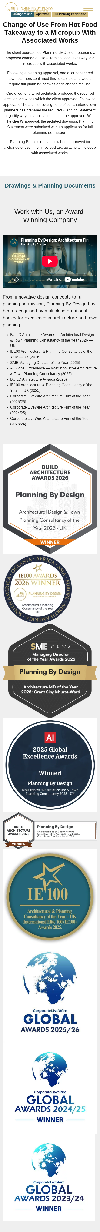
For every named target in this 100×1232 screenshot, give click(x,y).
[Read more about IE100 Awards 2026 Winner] (38, 589)
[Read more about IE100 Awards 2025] (50, 896)
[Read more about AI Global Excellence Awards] (50, 765)
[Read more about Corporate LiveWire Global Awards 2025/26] (50, 992)
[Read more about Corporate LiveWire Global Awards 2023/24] (49, 1177)
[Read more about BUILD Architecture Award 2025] (50, 831)
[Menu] (88, 9)
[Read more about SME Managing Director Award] (50, 671)
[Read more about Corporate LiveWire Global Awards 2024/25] (50, 1087)
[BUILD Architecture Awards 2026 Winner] (50, 499)
